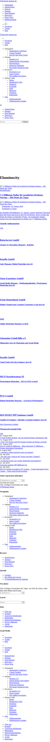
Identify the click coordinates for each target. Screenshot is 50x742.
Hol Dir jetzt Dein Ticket (18, 55)
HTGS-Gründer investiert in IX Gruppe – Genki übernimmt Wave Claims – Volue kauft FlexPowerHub (24, 470)
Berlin (11, 80)
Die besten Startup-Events (18, 68)
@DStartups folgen (7, 487)
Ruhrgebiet (13, 95)
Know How (9, 17)
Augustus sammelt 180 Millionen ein (13, 465)
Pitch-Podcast (14, 63)
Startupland (9, 5)
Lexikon (8, 575)
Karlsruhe (13, 86)
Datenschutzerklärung (13, 620)
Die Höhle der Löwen (13, 577)
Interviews (8, 15)
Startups (8, 11)
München (12, 91)
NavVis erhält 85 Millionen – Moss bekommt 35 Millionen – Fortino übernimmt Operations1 (22, 447)
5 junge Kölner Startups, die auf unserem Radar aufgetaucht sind (23, 438)
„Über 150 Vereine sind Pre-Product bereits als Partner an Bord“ (23, 442)
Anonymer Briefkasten (13, 616)
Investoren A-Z (14, 72)
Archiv (7, 624)
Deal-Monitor (10, 13)
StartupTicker (10, 7)
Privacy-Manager (11, 622)
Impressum (9, 626)
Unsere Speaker (15, 53)
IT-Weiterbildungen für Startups (16, 579)
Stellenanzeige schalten (17, 101)
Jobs (6, 97)
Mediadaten (9, 618)
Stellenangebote (10, 20)
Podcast (7, 9)
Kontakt (8, 614)
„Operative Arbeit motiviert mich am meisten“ (17, 452)
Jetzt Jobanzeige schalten (9, 424)
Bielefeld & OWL (16, 82)
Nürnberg (12, 93)
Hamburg (12, 84)
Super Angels (14, 74)
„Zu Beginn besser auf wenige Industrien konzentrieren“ (20, 461)
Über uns (8, 612)
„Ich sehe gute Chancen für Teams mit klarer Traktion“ (20, 457)
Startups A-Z (14, 59)
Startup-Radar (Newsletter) (19, 61)
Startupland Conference (18, 51)
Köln (11, 89)
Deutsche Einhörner (16, 66)
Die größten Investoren (17, 76)
